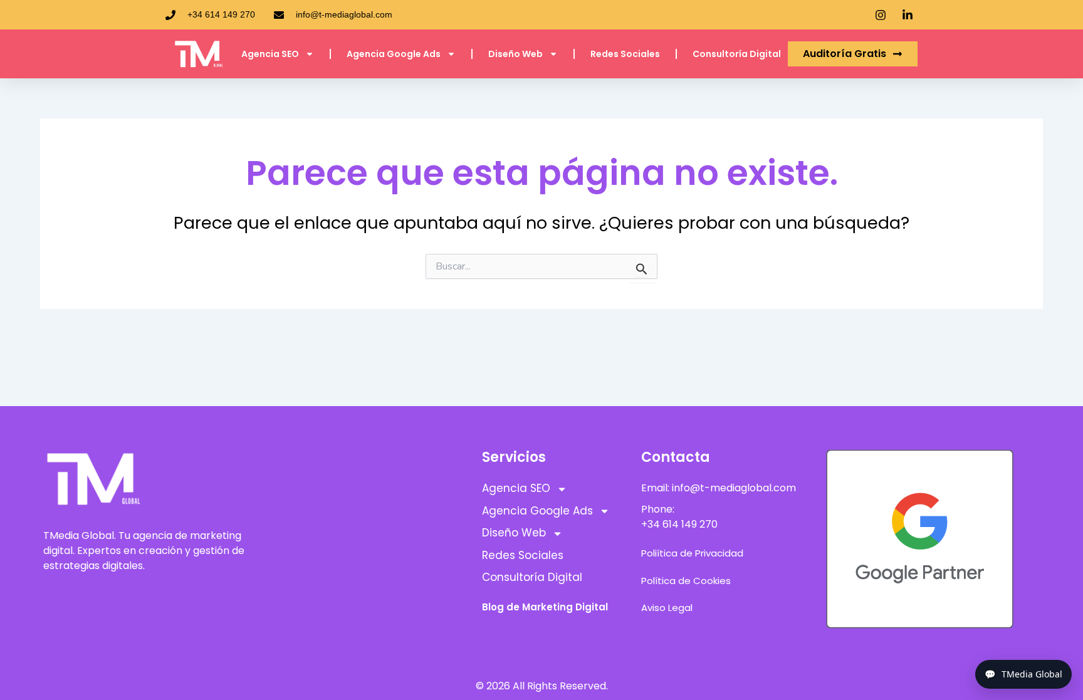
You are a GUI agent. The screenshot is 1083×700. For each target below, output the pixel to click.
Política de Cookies (686, 580)
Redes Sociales (625, 54)
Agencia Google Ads (394, 54)
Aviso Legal (667, 607)
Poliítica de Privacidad (692, 553)
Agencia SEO (270, 54)
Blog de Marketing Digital (545, 607)
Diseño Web (515, 54)
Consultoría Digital (737, 54)
